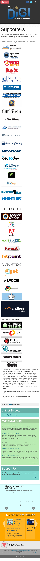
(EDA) (26, 552)
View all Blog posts (33, 463)
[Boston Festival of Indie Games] (11, 328)
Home (10, 404)
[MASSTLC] (11, 243)
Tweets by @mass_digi (10, 415)
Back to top (20, 556)
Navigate (4, 2)
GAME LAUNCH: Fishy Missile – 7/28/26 (10, 433)
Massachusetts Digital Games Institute (19, 550)
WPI (29, 550)
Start (19, 505)
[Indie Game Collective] (11, 360)
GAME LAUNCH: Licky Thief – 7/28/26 (10, 448)
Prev (6, 508)
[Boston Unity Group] (11, 344)
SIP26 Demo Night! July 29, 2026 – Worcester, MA (13, 425)
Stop (20, 505)
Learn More (35, 477)
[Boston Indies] (11, 368)
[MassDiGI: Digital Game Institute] (20, 12)
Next (33, 508)
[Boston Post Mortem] (11, 336)
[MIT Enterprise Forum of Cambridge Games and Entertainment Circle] (11, 352)
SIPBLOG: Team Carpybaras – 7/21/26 (10, 455)
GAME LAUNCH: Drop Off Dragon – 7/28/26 (11, 440)
